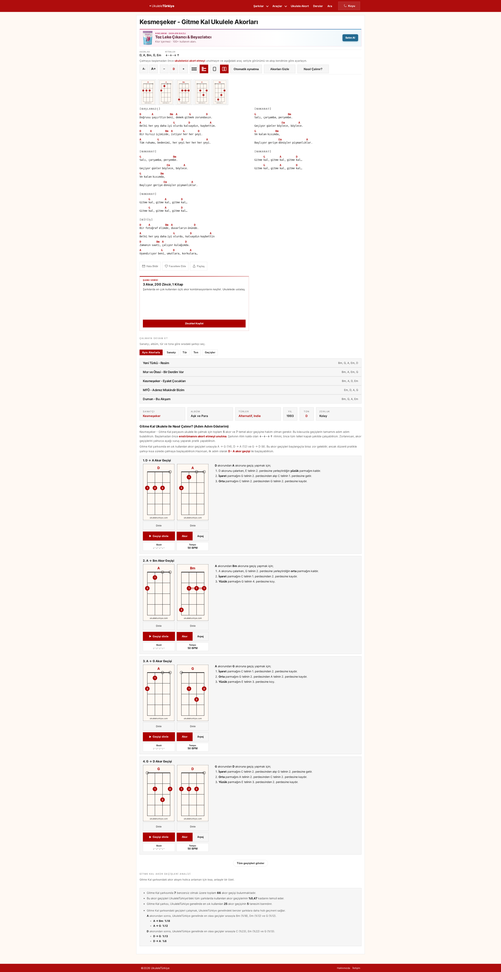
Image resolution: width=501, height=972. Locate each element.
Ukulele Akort (300, 6)
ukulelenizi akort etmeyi (190, 60)
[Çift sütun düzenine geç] (224, 69)
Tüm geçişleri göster (250, 863)
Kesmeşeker (151, 416)
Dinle (159, 525)
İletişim (356, 968)
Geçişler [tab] (210, 352)
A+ (153, 69)
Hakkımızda (343, 968)
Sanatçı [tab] (171, 352)
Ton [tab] (196, 352)
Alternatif (245, 416)
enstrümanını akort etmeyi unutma (202, 436)
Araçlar (277, 6)
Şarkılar (258, 6)
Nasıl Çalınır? (313, 69)
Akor (184, 536)
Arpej (200, 536)
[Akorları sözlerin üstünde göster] (204, 69)
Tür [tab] (185, 352)
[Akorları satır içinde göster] (194, 69)
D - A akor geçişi (239, 451)
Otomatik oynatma (246, 69)
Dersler (318, 6)
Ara (329, 6)
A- (143, 68)
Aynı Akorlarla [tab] (151, 352)
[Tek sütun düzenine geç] (214, 69)
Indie (257, 416)
